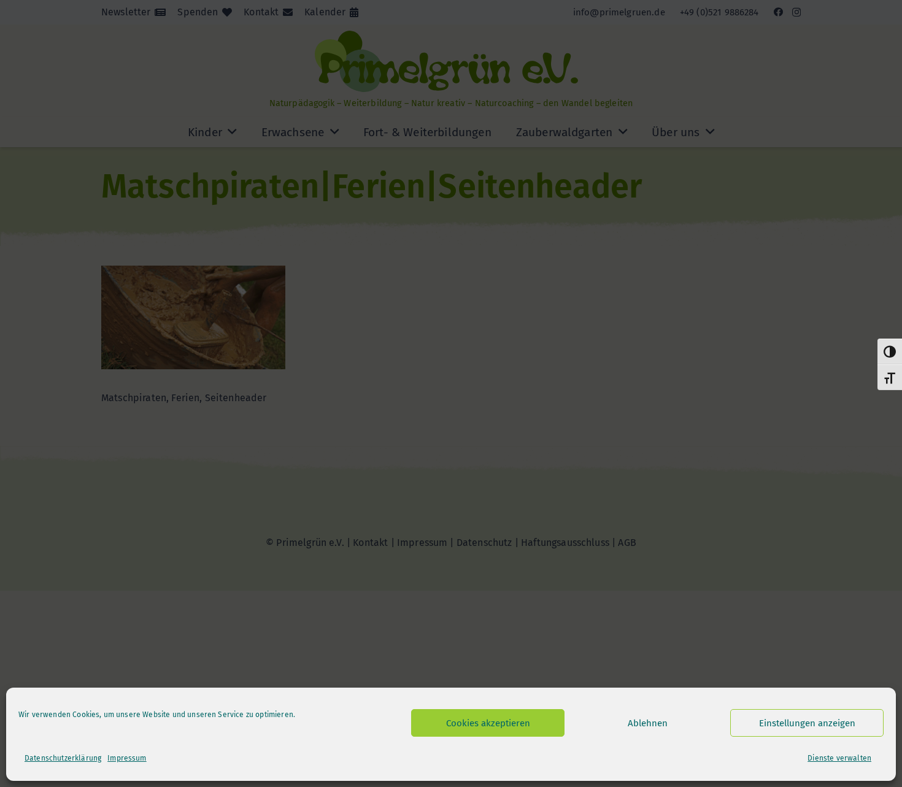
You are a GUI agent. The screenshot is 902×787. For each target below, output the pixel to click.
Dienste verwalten (839, 758)
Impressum (126, 758)
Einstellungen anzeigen (807, 723)
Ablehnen (648, 723)
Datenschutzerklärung (63, 758)
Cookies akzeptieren (488, 723)
